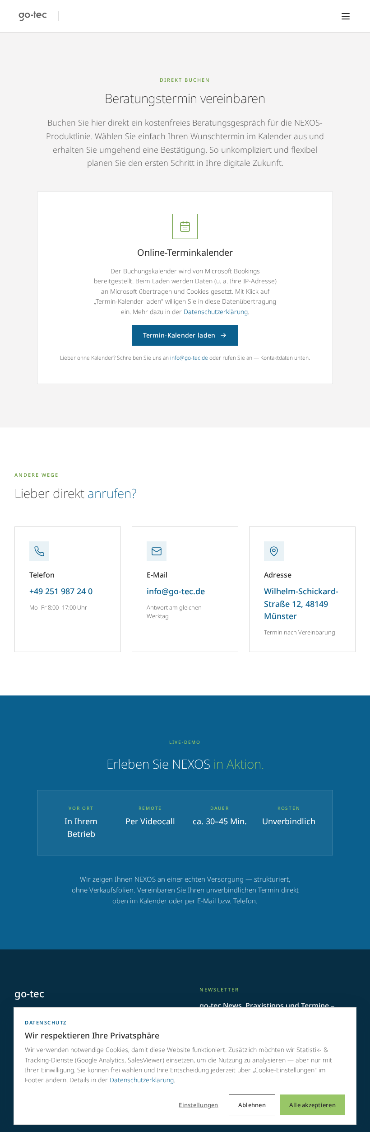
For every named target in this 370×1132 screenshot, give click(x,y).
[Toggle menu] (346, 16)
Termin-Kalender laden (179, 335)
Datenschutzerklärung (216, 311)
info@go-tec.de (189, 358)
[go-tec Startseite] (32, 16)
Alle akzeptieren (312, 1105)
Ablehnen (252, 1105)
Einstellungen (198, 1105)
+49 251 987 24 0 (60, 591)
